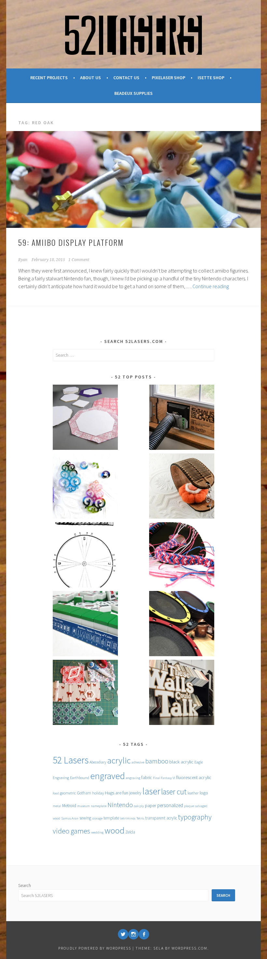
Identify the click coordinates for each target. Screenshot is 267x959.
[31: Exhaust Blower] (181, 418)
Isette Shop (211, 78)
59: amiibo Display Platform (71, 242)
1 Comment (78, 260)
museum (83, 806)
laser (151, 791)
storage (97, 818)
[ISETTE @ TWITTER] (123, 934)
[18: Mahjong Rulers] (85, 624)
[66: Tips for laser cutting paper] (85, 418)
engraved (107, 776)
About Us (90, 78)
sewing (85, 818)
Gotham (84, 793)
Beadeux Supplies (133, 93)
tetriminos (127, 818)
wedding (97, 832)
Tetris (140, 818)
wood (114, 830)
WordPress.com (189, 948)
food (56, 793)
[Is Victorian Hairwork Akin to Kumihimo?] (85, 556)
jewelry (135, 793)
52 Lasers (71, 760)
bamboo (156, 761)
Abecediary (98, 762)
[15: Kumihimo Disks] (181, 556)
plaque (189, 806)
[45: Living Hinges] (181, 487)
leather (193, 792)
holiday (98, 792)
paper (150, 805)
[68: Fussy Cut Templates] (85, 693)
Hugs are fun (116, 793)
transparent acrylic (161, 818)
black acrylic (181, 762)
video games (71, 830)
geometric (68, 792)
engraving (133, 778)
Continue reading (210, 286)
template (111, 818)
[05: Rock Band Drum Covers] (181, 624)
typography (195, 816)
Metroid (69, 805)
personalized (170, 805)
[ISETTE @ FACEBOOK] (144, 934)
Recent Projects (49, 78)
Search (24, 885)
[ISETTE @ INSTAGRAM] (133, 934)
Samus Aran (69, 818)
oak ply (139, 806)
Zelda (130, 832)
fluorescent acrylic (193, 777)
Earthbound (79, 777)
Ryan (22, 260)
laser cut (174, 791)
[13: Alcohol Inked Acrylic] (85, 487)
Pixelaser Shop (168, 78)
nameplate (98, 806)
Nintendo (120, 805)
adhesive (138, 762)
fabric (146, 777)
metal (57, 806)
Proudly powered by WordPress (94, 948)
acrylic (119, 760)
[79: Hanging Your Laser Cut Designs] (181, 693)
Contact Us (126, 78)
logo (204, 793)
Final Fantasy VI (164, 778)
